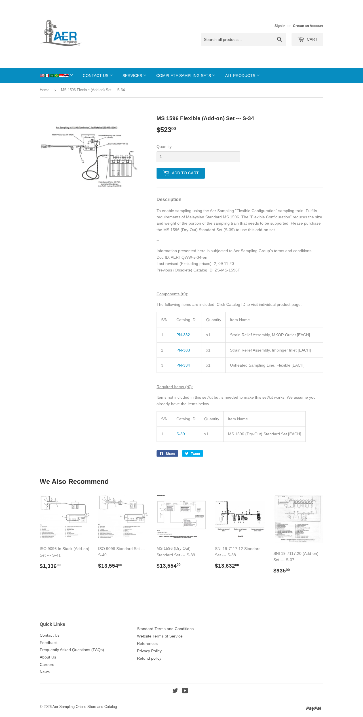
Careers (47, 664)
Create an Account (308, 26)
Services (133, 75)
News (45, 672)
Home (44, 90)
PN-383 (183, 350)
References (147, 643)
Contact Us (96, 75)
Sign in (280, 26)
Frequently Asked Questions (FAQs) (72, 649)
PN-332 (183, 335)
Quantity (164, 146)
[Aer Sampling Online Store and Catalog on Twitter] (175, 691)
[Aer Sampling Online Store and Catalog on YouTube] (185, 691)
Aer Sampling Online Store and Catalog (84, 707)
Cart (312, 39)
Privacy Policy (149, 651)
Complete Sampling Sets (184, 75)
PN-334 (183, 365)
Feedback (49, 642)
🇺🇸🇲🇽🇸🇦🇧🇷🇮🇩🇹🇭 (55, 75)
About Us (48, 657)
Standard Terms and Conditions (165, 628)
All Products (240, 75)
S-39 (180, 434)
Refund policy (149, 658)
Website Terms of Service (160, 636)
